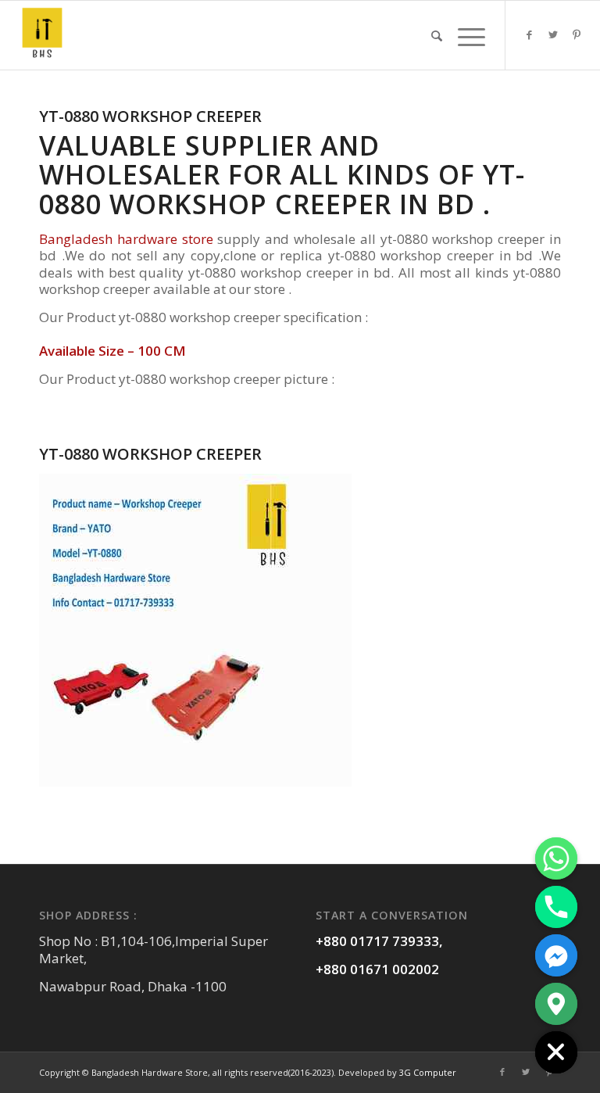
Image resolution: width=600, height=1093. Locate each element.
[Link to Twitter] (553, 34)
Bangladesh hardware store (126, 239)
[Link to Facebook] (529, 34)
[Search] (436, 35)
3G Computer (427, 1072)
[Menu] (467, 35)
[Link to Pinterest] (576, 34)
